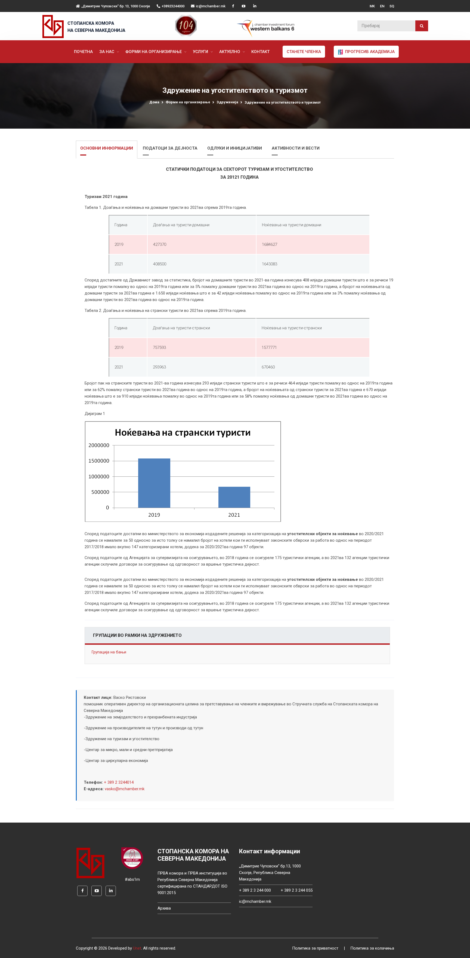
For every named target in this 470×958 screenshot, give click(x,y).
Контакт (260, 51)
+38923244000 (173, 6)
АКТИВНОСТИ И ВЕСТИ (296, 148)
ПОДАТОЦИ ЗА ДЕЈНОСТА (170, 148)
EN (382, 6)
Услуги (201, 51)
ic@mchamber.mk (210, 6)
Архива (164, 908)
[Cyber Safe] (132, 857)
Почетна (83, 51)
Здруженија (227, 102)
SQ (391, 6)
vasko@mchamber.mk (124, 788)
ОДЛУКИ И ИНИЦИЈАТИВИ (234, 148)
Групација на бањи (108, 652)
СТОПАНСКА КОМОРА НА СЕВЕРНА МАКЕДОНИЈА (96, 27)
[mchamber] (54, 26)
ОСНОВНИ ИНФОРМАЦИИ (106, 148)
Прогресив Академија (369, 51)
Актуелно (230, 51)
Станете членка (304, 51)
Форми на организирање (154, 51)
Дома (154, 102)
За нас (107, 51)
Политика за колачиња (372, 948)
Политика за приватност (315, 948)
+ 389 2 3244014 (119, 782)
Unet (137, 948)
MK (372, 6)
